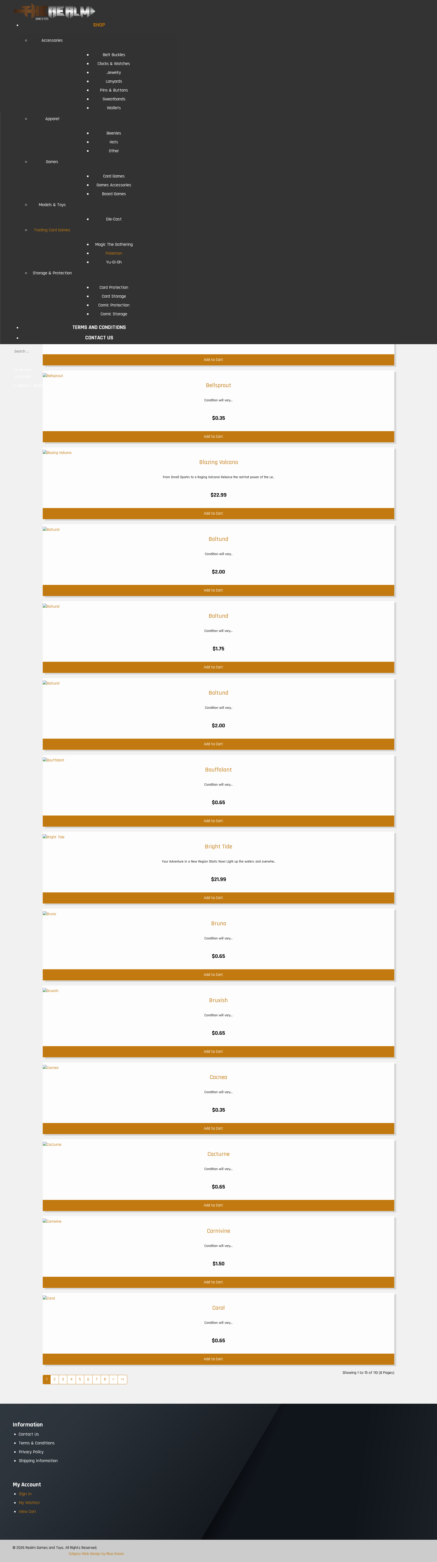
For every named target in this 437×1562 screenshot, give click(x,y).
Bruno (218, 923)
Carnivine (218, 1231)
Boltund (218, 539)
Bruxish (218, 1000)
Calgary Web (79, 1553)
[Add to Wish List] (389, 436)
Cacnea (218, 1077)
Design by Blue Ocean (107, 1553)
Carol (218, 1308)
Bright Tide (218, 846)
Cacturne (218, 1154)
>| (122, 1379)
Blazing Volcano (218, 462)
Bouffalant (218, 770)
